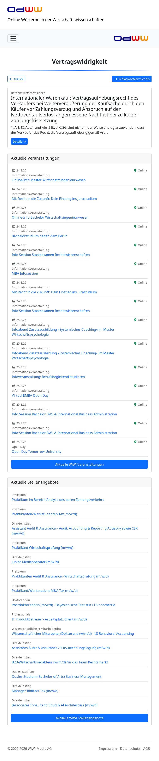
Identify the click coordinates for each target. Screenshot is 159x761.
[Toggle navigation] (13, 38)
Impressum (108, 748)
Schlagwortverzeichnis (134, 79)
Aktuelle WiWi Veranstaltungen (79, 464)
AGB (146, 748)
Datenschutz (130, 748)
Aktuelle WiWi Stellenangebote (80, 718)
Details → (19, 141)
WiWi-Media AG (40, 748)
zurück (18, 79)
